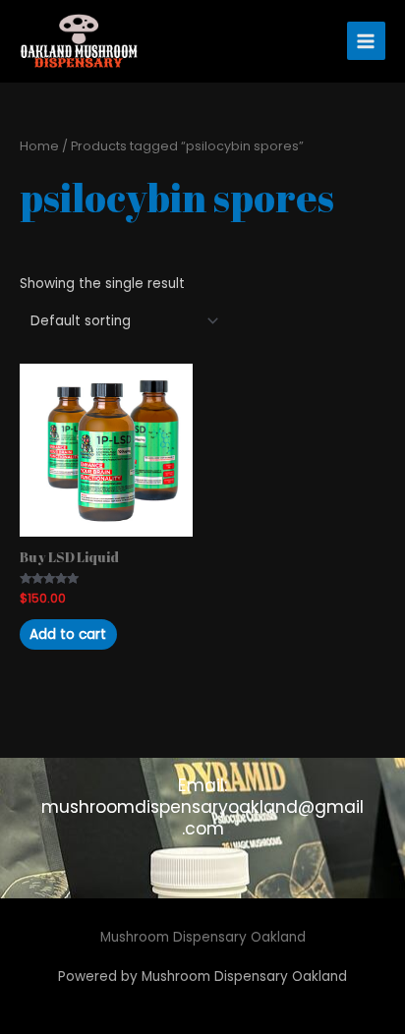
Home (39, 146)
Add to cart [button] (67, 634)
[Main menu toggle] (366, 41)
